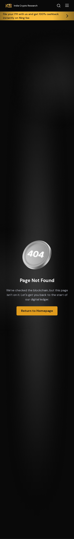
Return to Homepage (37, 311)
